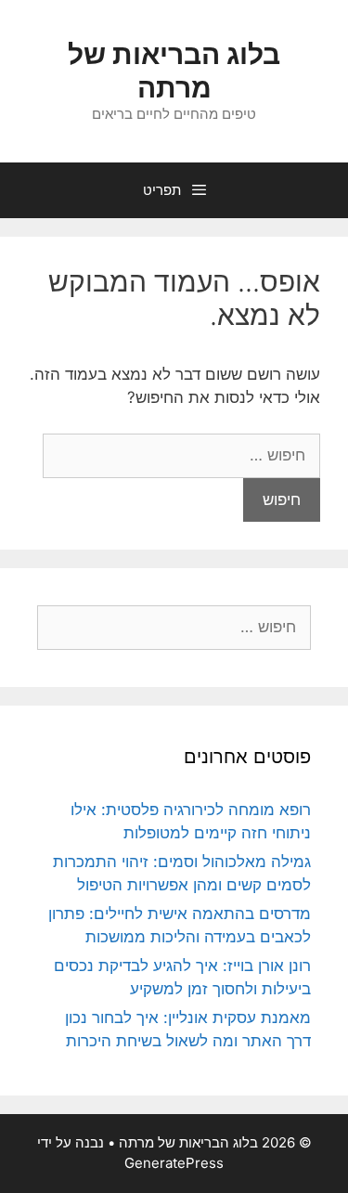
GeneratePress (174, 1163)
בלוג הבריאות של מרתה (174, 70)
